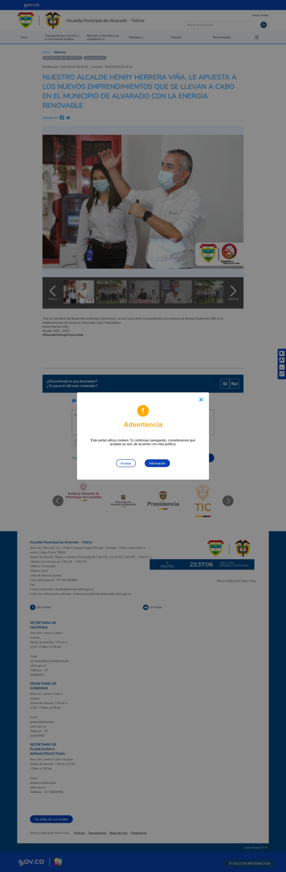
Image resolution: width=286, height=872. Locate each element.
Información (157, 463)
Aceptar (126, 463)
